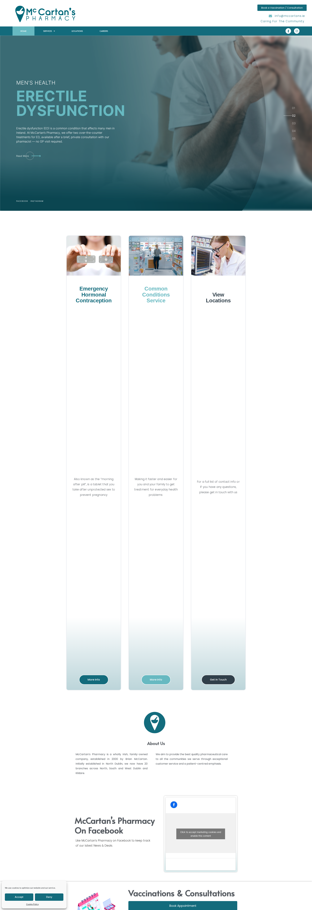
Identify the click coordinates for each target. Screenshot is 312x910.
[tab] (293, 108)
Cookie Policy (32, 904)
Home (23, 31)
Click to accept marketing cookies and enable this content (200, 834)
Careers (104, 31)
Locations (77, 31)
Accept (19, 896)
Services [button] (47, 31)
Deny (49, 896)
